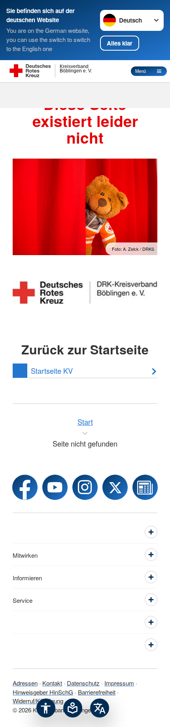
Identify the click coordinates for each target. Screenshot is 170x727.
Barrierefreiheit (96, 691)
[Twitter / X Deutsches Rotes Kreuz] (115, 487)
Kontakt (52, 682)
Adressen (25, 682)
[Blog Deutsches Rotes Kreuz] (145, 487)
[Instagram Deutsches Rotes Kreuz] (85, 487)
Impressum (119, 682)
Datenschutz (83, 682)
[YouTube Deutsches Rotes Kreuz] (55, 487)
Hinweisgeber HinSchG (43, 691)
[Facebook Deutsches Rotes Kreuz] (25, 487)
